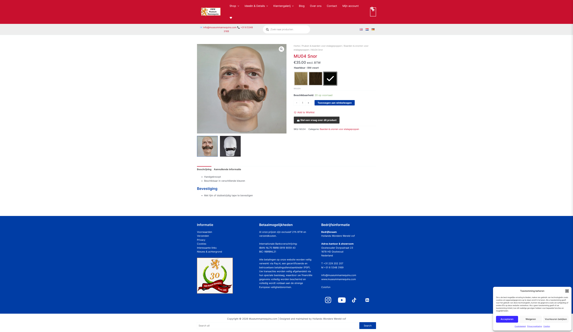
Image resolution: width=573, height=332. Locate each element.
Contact (332, 5)
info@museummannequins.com (220, 27)
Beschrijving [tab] (204, 169)
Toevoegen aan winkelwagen (335, 102)
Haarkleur (299, 67)
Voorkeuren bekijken (556, 319)
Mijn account (350, 5)
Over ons (315, 5)
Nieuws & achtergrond (209, 251)
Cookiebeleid (520, 326)
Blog (302, 5)
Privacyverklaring (534, 326)
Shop (232, 5)
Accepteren (507, 319)
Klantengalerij (282, 5)
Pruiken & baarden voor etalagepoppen (322, 46)
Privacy (201, 239)
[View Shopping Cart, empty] (373, 11)
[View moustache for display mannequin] (207, 146)
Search (368, 325)
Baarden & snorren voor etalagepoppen (339, 129)
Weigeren (531, 319)
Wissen (297, 88)
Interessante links (207, 247)
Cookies (201, 243)
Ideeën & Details (255, 5)
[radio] (301, 78)
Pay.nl (277, 263)
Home (297, 46)
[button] (567, 290)
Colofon (546, 326)
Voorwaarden (204, 231)
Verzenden (203, 235)
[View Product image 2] (230, 146)
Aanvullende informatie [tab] (227, 169)
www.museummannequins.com (338, 279)
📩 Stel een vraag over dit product (316, 120)
